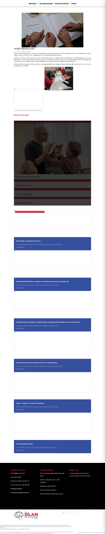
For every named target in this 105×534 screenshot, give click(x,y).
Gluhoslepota (33, 3)
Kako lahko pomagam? (46, 3)
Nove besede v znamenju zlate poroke (28, 241)
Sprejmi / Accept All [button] (100, 532)
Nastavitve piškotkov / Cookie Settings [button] (86, 532)
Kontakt (74, 3)
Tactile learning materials (24, 444)
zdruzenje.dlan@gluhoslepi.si (19, 492)
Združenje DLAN (20, 247)
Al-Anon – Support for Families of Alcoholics (30, 403)
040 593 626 (25, 485)
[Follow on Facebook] (42, 500)
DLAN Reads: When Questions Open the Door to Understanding (36, 363)
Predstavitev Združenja (61, 3)
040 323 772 (25, 481)
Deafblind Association (26, 51)
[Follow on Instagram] (48, 500)
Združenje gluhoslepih (38, 212)
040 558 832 (17, 477)
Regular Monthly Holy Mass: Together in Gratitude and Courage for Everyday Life (42, 281)
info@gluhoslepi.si (16, 489)
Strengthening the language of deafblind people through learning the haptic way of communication (48, 322)
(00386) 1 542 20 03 (19, 473)
